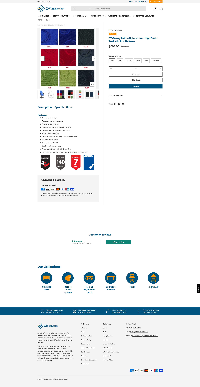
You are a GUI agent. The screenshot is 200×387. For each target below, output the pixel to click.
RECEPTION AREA (80, 16)
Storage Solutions (109, 344)
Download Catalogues (88, 360)
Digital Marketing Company (56, 379)
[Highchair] (153, 278)
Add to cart (136, 74)
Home (39, 25)
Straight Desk (46, 288)
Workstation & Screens (111, 352)
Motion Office (108, 360)
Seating (105, 340)
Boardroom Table (111, 288)
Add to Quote (136, 80)
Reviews (48, 1)
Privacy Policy (86, 340)
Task (132, 286)
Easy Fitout (107, 356)
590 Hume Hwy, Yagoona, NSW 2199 (145, 335)
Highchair (153, 286)
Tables (105, 332)
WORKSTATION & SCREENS (118, 16)
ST (109, 30)
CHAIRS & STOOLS (97, 16)
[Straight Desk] (46, 278)
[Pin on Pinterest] (123, 104)
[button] (161, 8)
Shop (83, 332)
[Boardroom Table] (110, 278)
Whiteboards (107, 348)
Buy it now (135, 86)
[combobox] (108, 8)
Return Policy (85, 344)
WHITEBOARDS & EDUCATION (144, 16)
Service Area (85, 352)
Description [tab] (45, 107)
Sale (47, 20)
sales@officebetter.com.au (139, 332)
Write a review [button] (118, 242)
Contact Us (41, 1)
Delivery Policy (86, 336)
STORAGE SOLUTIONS (61, 16)
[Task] (132, 278)
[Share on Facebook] (119, 104)
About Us (84, 328)
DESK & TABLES (43, 16)
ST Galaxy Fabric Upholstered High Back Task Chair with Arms (54, 25)
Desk (105, 328)
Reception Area (108, 336)
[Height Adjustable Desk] (89, 278)
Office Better (45, 379)
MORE (40, 20)
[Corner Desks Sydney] (68, 278)
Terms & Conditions (88, 348)
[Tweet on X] (115, 104)
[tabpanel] (68, 141)
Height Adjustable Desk (89, 289)
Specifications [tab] (63, 107)
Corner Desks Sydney (68, 289)
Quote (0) (198, 289)
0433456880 (136, 328)
